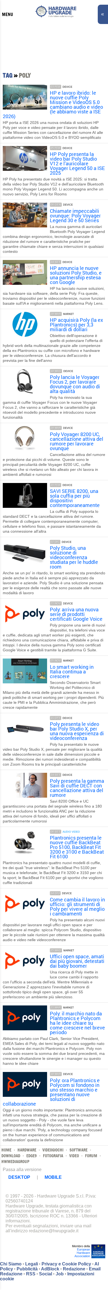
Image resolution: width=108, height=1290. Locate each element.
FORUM (91, 1156)
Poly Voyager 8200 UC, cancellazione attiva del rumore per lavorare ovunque (76, 441)
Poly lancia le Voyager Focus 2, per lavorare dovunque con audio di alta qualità (75, 384)
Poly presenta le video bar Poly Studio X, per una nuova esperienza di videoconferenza (77, 731)
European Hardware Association (82, 1253)
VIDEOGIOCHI (52, 1150)
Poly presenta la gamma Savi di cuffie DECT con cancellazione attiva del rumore (77, 787)
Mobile (53, 1177)
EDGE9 (31, 1156)
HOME (6, 1150)
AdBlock (50, 1269)
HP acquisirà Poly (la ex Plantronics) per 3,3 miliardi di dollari (76, 325)
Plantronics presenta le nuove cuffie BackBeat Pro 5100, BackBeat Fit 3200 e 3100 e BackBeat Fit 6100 (77, 847)
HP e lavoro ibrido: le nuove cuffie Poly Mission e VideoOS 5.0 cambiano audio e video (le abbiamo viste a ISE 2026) (53, 104)
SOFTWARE (79, 1150)
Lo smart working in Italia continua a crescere (72, 671)
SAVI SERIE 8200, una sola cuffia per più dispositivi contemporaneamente (75, 498)
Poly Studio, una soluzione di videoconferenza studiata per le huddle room (74, 557)
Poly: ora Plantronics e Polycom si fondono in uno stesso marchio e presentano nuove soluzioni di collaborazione (51, 1092)
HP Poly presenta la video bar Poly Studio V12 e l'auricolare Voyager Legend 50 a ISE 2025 (77, 163)
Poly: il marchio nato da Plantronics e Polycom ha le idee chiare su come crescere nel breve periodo (77, 1023)
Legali (31, 1264)
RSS (30, 1274)
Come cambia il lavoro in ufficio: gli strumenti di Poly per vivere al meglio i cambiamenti (77, 906)
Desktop (19, 1177)
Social (45, 1274)
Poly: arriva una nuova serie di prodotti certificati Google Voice (76, 614)
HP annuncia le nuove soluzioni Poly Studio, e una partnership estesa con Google (76, 275)
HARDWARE (26, 1150)
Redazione (74, 1269)
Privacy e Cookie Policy (66, 1264)
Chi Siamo (11, 1264)
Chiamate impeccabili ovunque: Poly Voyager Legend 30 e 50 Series (75, 216)
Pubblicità (27, 1269)
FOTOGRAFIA (53, 1156)
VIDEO (74, 1156)
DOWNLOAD (10, 1156)
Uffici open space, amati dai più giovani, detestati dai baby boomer (77, 961)
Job (60, 1274)
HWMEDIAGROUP (15, 1161)
